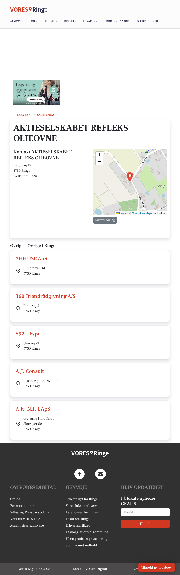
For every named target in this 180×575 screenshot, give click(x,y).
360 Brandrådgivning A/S (46, 296)
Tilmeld (145, 524)
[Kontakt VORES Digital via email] (100, 474)
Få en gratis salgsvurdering (87, 538)
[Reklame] (36, 93)
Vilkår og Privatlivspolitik (29, 512)
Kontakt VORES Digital (27, 519)
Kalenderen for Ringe (82, 512)
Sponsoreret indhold (81, 545)
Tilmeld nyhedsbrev (156, 567)
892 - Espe (28, 333)
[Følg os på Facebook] (79, 474)
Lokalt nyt (91, 21)
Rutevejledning (105, 220)
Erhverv (51, 21)
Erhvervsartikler (78, 525)
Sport (141, 21)
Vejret (157, 21)
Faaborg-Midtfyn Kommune (87, 532)
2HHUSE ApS (31, 258)
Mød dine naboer (118, 21)
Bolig (34, 21)
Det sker (70, 21)
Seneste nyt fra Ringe (82, 499)
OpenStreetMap (141, 213)
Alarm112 (16, 21)
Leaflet (123, 213)
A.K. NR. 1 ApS (33, 408)
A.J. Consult (30, 371)
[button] (130, 177)
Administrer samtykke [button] (27, 525)
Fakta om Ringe (78, 519)
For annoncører (22, 505)
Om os (15, 499)
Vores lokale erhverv (81, 505)
